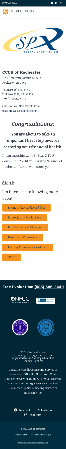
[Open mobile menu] (59, 12)
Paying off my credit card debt (26, 207)
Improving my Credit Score (24, 217)
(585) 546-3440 (9, 3)
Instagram (35, 415)
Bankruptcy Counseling (22, 237)
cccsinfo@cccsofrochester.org (20, 110)
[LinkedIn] (56, 3)
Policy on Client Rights (41, 435)
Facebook (24, 410)
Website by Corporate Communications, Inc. (33, 443)
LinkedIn (46, 410)
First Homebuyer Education (25, 227)
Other (11, 257)
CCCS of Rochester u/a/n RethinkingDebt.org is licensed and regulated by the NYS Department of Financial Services (33, 357)
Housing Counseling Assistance (27, 247)
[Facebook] (52, 3)
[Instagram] (60, 3)
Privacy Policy (21, 435)
